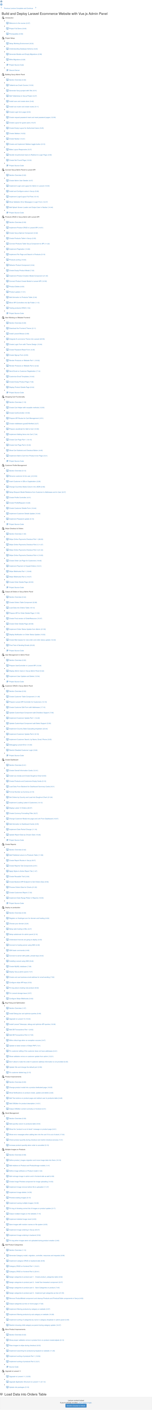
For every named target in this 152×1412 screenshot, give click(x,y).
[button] (1, 2)
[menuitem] (1, 5)
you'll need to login (85, 1403)
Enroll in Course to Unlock (76, 1406)
